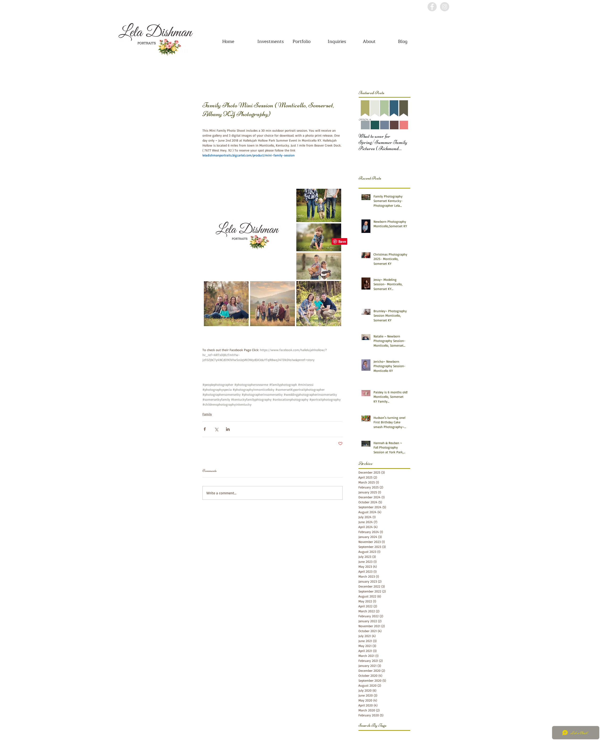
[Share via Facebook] (204, 429)
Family (207, 414)
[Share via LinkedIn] (228, 429)
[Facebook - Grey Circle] (432, 6)
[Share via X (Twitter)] (216, 429)
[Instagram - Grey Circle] (444, 6)
